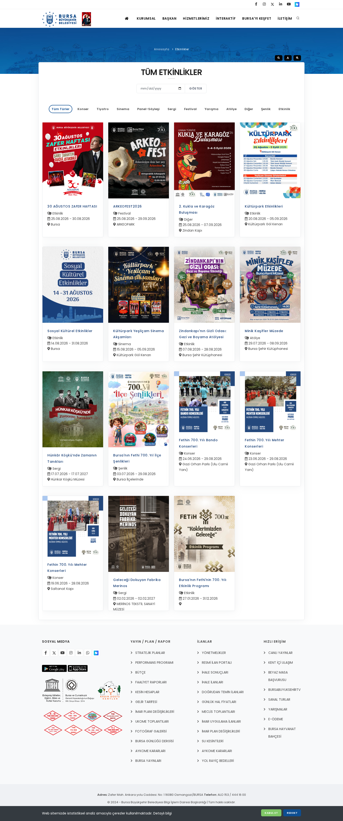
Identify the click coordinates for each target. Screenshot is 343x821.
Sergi (172, 109)
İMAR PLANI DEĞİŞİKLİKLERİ (154, 711)
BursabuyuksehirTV (284, 689)
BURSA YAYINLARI (148, 760)
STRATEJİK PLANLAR (150, 652)
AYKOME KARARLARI (150, 751)
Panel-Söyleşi (148, 109)
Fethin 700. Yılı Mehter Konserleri (264, 443)
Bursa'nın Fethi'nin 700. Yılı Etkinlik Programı (203, 582)
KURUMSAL (146, 18)
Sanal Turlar (279, 699)
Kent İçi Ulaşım (280, 662)
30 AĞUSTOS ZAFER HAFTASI (72, 206)
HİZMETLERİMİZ (196, 18)
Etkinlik (284, 109)
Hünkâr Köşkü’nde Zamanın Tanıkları (72, 458)
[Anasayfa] (68, 18)
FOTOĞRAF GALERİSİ (151, 731)
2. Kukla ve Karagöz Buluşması (197, 209)
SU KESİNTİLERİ (212, 741)
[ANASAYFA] (127, 18)
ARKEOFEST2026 (127, 206)
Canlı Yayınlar (280, 652)
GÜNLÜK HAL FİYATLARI (219, 701)
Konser (83, 109)
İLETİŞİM (285, 18)
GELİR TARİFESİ (146, 701)
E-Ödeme (275, 719)
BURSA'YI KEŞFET (256, 18)
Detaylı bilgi (162, 813)
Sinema (123, 109)
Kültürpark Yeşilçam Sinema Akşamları (138, 334)
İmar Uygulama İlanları (221, 721)
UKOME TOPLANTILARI (152, 721)
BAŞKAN (169, 18)
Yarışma (211, 109)
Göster (195, 88)
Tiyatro (103, 109)
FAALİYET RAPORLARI (151, 682)
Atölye (231, 109)
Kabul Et (271, 813)
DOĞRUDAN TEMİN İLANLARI (223, 692)
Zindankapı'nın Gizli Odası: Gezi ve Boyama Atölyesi (203, 334)
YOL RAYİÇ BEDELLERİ (218, 760)
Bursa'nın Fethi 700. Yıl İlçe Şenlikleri (137, 458)
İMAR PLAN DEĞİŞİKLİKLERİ (221, 731)
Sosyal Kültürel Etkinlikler (70, 331)
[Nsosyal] (96, 652)
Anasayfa (161, 49)
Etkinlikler (182, 49)
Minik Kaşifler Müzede (264, 331)
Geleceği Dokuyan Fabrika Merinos (137, 582)
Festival (190, 109)
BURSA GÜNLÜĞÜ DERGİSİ (154, 741)
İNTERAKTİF (226, 18)
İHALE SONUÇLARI (215, 672)
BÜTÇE (140, 672)
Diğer (249, 109)
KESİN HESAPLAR (147, 692)
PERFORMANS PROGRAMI (154, 662)
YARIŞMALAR (277, 709)
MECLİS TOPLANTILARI (218, 711)
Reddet (292, 813)
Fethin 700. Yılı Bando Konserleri (198, 443)
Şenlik (266, 109)
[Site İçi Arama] (298, 18)
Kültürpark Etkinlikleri (264, 206)
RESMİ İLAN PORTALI (217, 662)
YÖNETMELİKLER (214, 652)
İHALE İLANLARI (212, 682)
